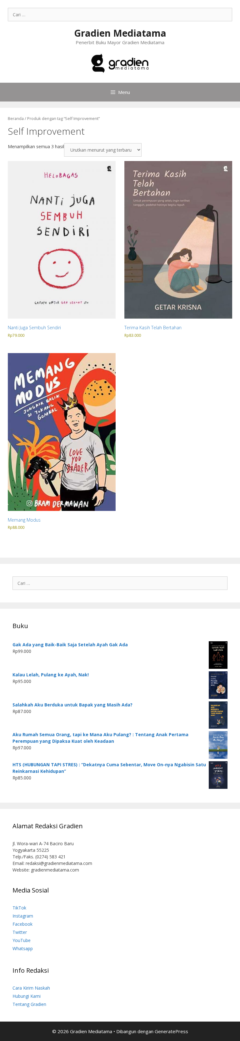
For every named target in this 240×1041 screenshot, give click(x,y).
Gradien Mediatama (120, 33)
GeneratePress (171, 1031)
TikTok (19, 908)
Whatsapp (22, 948)
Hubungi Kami (26, 996)
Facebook (22, 924)
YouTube (21, 940)
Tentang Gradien (29, 1004)
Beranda (16, 118)
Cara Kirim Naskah (31, 988)
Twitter (19, 932)
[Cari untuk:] (120, 15)
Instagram (22, 916)
